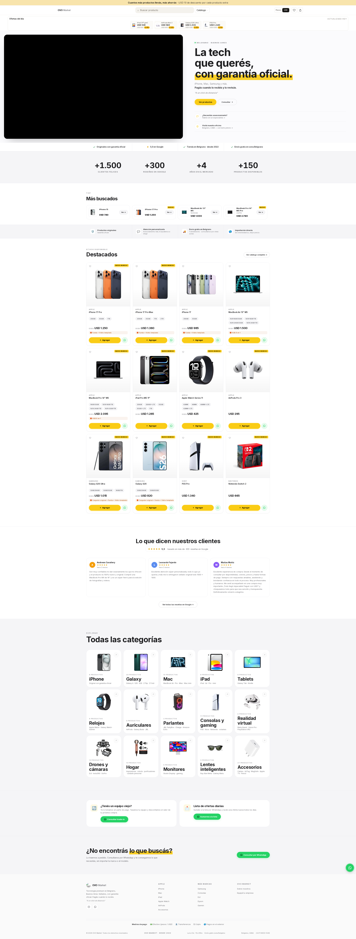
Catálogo (202, 10)
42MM (185, 404)
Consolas (202, 893)
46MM (194, 404)
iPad (160, 897)
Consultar (226, 102)
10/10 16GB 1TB (251, 318)
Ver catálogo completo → (256, 255)
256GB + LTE (150, 404)
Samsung (202, 889)
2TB (162, 318)
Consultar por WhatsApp (254, 855)
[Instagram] (89, 906)
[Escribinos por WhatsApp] (350, 868)
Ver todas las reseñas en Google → (178, 604)
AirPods (161, 905)
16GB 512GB (94, 404)
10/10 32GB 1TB (110, 408)
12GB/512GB (107, 490)
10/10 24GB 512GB (236, 322)
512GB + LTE (141, 408)
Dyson (200, 901)
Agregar (106, 340)
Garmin (201, 905)
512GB (101, 318)
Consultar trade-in (116, 819)
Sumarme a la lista (208, 817)
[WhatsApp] (125, 340)
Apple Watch (163, 901)
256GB (92, 318)
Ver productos (205, 102)
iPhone (161, 889)
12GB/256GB (95, 490)
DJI (199, 897)
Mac (160, 893)
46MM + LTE (204, 404)
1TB (108, 318)
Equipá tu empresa (245, 893)
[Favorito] (90, 266)
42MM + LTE (187, 408)
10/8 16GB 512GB (236, 318)
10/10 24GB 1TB (252, 322)
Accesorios (163, 910)
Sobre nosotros (243, 889)
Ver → (123, 212)
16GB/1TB (119, 490)
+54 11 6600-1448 (263, 933)
